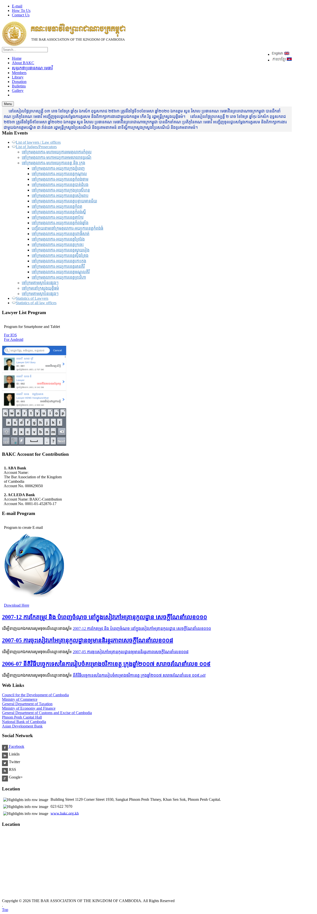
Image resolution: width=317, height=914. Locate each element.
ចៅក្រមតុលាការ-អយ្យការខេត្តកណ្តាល (59, 174)
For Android (13, 339)
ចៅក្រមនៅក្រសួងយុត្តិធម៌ (40, 288)
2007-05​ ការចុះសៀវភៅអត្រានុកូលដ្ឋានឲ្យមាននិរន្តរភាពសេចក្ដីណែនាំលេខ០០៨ (87, 640)
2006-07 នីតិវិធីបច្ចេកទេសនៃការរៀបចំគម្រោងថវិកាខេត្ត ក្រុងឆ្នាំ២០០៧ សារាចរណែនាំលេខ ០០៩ (106, 664)
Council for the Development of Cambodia (35, 695)
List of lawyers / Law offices (38, 142)
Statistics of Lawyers (32, 298)
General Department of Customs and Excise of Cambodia (47, 713)
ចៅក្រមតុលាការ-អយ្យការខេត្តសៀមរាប (60, 195)
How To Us (21, 10)
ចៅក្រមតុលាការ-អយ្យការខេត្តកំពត (57, 206)
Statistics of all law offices (36, 303)
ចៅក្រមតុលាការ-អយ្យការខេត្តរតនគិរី (58, 266)
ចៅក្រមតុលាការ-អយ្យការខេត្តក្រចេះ (58, 244)
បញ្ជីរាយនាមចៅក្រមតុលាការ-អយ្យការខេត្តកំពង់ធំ (67, 228)
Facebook (16, 746)
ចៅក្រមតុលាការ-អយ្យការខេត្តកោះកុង (59, 261)
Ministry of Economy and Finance (28, 708)
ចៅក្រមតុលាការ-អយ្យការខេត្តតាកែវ (57, 217)
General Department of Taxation (27, 704)
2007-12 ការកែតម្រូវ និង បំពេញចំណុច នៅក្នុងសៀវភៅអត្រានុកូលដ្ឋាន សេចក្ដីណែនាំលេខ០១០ (104, 617)
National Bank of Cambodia (24, 722)
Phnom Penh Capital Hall (22, 717)
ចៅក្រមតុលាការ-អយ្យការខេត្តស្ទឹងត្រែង (60, 255)
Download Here (16, 605)
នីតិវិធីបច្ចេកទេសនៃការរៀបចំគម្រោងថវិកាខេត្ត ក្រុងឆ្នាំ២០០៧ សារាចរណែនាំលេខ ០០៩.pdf (139, 675)
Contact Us (20, 15)
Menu (8, 104)
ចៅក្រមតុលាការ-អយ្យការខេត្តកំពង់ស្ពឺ (59, 212)
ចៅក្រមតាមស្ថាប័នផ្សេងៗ (40, 283)
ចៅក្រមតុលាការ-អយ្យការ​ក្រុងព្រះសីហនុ (61, 190)
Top (5, 910)
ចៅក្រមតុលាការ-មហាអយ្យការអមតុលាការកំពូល (57, 152)
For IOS (10, 335)
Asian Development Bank (22, 726)
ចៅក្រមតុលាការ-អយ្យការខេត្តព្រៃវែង (58, 239)
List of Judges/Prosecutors (36, 147)
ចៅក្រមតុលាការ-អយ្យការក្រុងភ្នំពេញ (58, 168)
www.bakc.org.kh (65, 813)
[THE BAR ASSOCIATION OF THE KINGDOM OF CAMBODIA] (64, 45)
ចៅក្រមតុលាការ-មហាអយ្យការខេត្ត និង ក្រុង (53, 163)
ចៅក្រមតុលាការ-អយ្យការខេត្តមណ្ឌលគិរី (61, 272)
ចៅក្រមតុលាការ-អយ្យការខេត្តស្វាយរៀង (60, 250)
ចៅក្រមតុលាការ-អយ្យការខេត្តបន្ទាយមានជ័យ (64, 201)
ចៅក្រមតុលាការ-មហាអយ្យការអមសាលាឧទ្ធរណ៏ (56, 157)
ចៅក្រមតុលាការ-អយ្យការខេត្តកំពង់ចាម (60, 179)
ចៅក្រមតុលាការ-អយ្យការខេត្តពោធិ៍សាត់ (60, 234)
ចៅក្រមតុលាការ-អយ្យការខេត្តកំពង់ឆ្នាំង (60, 223)
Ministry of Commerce (19, 699)
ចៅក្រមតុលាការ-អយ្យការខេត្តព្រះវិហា (59, 277)
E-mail (17, 6)
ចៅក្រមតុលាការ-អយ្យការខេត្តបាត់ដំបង (60, 185)
